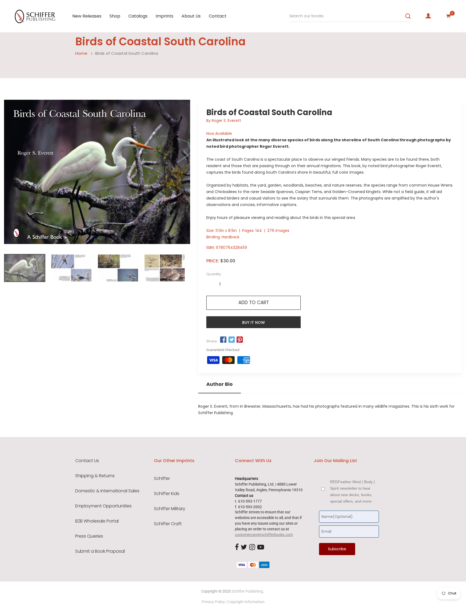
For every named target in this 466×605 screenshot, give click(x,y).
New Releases (86, 16)
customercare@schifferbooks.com (264, 534)
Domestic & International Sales (107, 491)
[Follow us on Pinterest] (239, 340)
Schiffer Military (169, 509)
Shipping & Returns (95, 476)
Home (81, 53)
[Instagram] (252, 547)
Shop (114, 16)
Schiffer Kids (166, 493)
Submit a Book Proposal (100, 551)
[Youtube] (260, 547)
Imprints (164, 16)
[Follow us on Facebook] (223, 340)
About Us (191, 16)
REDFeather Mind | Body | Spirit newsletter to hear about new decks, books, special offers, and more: (352, 491)
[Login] (428, 16)
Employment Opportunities (103, 506)
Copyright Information (246, 602)
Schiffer (162, 478)
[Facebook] (237, 547)
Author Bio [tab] (219, 384)
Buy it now (253, 322)
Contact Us (87, 461)
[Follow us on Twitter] (231, 340)
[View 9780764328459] (24, 268)
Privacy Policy (213, 602)
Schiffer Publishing (247, 591)
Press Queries (89, 536)
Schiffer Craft (168, 524)
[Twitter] (244, 547)
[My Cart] (448, 16)
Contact (218, 16)
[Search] (408, 16)
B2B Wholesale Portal (97, 521)
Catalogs (138, 16)
